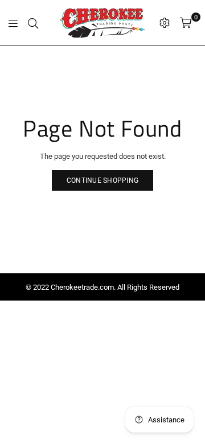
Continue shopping (102, 180)
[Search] (33, 22)
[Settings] (164, 22)
